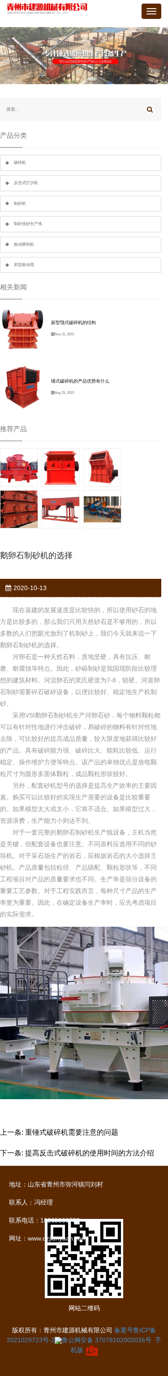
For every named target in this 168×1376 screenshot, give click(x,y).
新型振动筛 (24, 264)
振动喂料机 (24, 244)
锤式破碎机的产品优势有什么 (80, 381)
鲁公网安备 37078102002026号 (106, 1340)
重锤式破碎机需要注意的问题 (71, 1132)
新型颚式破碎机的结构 (73, 322)
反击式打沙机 (26, 182)
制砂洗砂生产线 (28, 223)
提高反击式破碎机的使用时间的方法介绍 (89, 1153)
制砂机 (20, 203)
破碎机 (20, 162)
